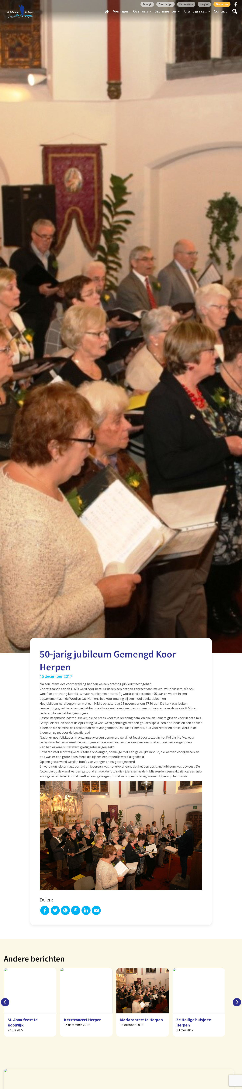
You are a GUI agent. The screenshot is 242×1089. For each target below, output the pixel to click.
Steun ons (222, 4)
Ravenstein (186, 4)
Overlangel (165, 4)
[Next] (237, 1002)
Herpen (204, 4)
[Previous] (5, 1002)
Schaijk (147, 4)
